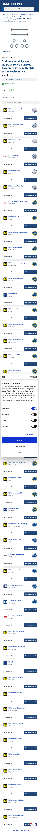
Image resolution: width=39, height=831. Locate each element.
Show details (29, 434)
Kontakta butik (8, 118)
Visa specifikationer (8, 97)
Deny (19, 452)
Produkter (14, 14)
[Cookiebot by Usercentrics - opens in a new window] (28, 377)
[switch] (34, 414)
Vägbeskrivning (30, 118)
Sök (31, 17)
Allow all (19, 440)
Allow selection (19, 446)
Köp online (16, 90)
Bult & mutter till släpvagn (19, 17)
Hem (7, 14)
